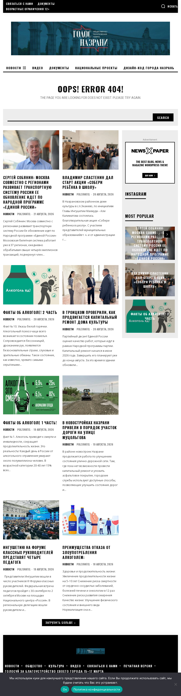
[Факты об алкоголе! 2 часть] (31, 284)
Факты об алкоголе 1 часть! (30, 422)
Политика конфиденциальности (97, 689)
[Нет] (175, 684)
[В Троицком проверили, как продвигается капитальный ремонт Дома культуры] (90, 284)
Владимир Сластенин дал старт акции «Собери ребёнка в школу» (87, 182)
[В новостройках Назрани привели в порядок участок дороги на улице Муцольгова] (90, 395)
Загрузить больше (59, 622)
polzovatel (23, 214)
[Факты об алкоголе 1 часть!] (31, 395)
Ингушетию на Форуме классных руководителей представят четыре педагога (28, 555)
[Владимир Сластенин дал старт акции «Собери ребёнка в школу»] (90, 150)
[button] (169, 6)
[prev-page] (159, 234)
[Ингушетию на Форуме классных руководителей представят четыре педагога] (31, 520)
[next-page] (167, 234)
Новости (8, 214)
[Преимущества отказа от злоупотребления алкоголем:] (90, 520)
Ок (65, 689)
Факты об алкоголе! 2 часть (30, 312)
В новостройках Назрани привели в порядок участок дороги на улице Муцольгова (89, 430)
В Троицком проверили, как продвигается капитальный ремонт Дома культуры (89, 317)
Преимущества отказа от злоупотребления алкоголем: (86, 552)
